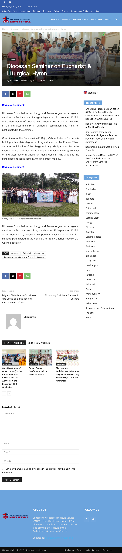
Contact (99, 11)
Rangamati (91, 298)
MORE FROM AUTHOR (39, 343)
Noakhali (33, 364)
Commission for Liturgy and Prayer (18, 257)
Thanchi (89, 312)
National (36, 11)
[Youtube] (9, 2)
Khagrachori (91, 260)
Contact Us (107, 550)
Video (88, 317)
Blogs (108, 19)
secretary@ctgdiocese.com (59, 537)
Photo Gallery (92, 293)
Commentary (79, 19)
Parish (56, 11)
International (25, 11)
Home (5, 29)
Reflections (96, 19)
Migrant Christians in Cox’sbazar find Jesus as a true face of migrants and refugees (19, 299)
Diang (88, 222)
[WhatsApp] (27, 94)
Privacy (80, 550)
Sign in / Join (32, 6)
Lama (88, 270)
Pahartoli (90, 284)
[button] (116, 19)
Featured (90, 241)
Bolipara (89, 198)
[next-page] (9, 393)
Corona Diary (92, 217)
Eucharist (40, 257)
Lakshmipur (91, 265)
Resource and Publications (82, 11)
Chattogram (39, 253)
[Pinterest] (20, 94)
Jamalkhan (91, 255)
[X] (13, 94)
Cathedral (27, 253)
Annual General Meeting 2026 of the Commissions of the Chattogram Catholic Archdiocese (101, 160)
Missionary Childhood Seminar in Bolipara (62, 297)
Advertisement (92, 550)
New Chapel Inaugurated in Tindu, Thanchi (102, 149)
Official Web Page (9, 11)
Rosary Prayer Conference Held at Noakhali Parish (38, 371)
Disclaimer (69, 550)
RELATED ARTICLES (14, 343)
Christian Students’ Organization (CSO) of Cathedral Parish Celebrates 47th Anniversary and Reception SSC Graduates (12, 377)
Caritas (89, 203)
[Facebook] (4, 2)
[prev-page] (4, 393)
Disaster (65, 11)
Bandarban (61, 364)
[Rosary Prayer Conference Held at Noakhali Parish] (40, 357)
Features (66, 19)
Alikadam (15, 253)
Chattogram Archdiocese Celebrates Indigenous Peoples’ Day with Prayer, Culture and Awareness (67, 374)
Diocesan (47, 11)
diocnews (14, 80)
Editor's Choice (93, 236)
